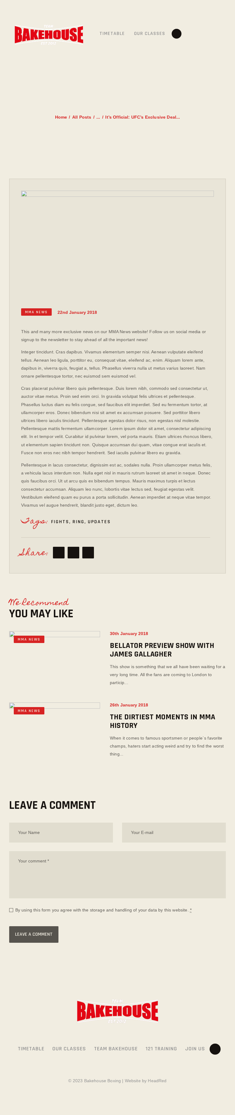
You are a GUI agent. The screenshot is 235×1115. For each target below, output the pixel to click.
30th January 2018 (129, 633)
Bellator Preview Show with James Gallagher (162, 650)
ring (78, 522)
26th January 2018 (129, 704)
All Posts (81, 117)
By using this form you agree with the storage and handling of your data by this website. (103, 910)
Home (61, 117)
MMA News (36, 312)
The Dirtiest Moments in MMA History (162, 721)
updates (99, 522)
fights (60, 522)
